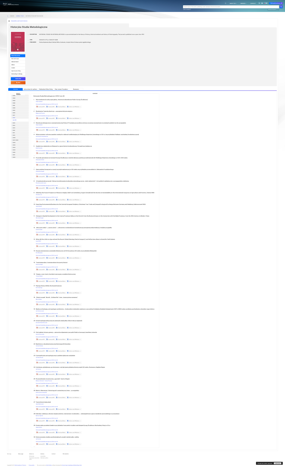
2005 (14, 145)
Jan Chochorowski (40, 311)
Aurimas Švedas (39, 345)
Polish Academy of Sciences (20, 465)
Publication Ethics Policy (46, 89)
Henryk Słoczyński (40, 334)
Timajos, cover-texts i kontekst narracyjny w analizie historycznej (56, 274)
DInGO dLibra (49, 465)
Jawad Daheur (39, 206)
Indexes (243, 3)
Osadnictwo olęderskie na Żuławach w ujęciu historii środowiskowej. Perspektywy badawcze (64, 146)
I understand (277, 463)
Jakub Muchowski (40, 404)
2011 (14, 132)
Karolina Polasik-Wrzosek (41, 322)
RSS (19, 82)
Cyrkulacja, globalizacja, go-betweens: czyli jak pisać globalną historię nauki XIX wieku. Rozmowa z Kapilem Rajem (70, 367)
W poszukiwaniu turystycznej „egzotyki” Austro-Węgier (53, 379)
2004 (14, 147)
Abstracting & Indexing (16, 74)
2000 (14, 157)
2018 (14, 112)
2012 (14, 130)
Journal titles (20, 16)
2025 (14, 95)
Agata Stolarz (39, 427)
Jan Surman (38, 369)
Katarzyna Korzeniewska (41, 392)
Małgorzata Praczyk (40, 113)
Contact (253, 3)
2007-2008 (15, 140)
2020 (14, 107)
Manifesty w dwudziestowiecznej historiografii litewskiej (53, 344)
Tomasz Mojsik (39, 276)
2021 (14, 105)
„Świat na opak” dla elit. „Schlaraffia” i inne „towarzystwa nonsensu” (57, 297)
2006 (14, 142)
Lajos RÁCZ (38, 241)
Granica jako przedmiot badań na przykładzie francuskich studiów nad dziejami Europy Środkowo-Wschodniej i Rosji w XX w (73, 425)
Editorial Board (14, 61)
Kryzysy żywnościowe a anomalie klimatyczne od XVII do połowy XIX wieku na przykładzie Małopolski (66, 251)
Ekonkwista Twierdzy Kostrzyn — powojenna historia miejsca (54, 111)
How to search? (187, 9)
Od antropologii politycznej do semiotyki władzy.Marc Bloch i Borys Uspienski (59, 320)
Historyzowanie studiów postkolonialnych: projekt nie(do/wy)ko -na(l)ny (57, 437)
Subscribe (18, 78)
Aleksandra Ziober (40, 159)
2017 (14, 115)
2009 (14, 137)
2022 (14, 103)
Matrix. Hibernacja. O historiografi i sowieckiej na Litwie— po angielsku (57, 390)
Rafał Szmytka (39, 148)
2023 (14, 100)
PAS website (66, 454)
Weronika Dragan (39, 217)
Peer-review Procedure (61, 89)
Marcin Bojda (39, 299)
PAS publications (275, 3)
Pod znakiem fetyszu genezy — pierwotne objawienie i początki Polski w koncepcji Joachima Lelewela (66, 332)
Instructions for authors (30, 89)
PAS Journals (31, 456)
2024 (14, 98)
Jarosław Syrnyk (39, 357)
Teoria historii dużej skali (43, 402)
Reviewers (76, 89)
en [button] (266, 3)
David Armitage (39, 264)
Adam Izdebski (39, 101)
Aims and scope (15, 58)
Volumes (15, 89)
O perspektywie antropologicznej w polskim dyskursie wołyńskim (55, 355)
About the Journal (15, 55)
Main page (20, 454)
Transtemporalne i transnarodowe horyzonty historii (51, 262)
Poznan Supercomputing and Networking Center (72, 465)
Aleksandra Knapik (40, 171)
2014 (14, 125)
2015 (14, 122)
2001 (14, 154)
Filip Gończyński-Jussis (41, 183)
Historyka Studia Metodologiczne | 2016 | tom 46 (47, 104)
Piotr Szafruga (39, 287)
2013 (14, 127)
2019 (14, 110)
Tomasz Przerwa (48, 380)
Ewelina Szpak (39, 229)
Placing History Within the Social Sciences (49, 286)
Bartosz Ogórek (39, 415)
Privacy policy (31, 465)
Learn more (270, 463)
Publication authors (44, 457)
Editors (13, 64)
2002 (14, 152)
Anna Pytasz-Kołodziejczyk (42, 136)
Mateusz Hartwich (40, 380)
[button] (41, 107)
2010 (14, 135)
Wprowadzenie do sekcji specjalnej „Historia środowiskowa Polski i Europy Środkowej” (62, 99)
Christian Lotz (39, 194)
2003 (14, 149)
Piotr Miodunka (39, 252)
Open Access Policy (16, 71)
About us (233, 3)
